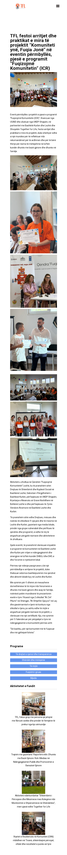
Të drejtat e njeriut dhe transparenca (33, 654)
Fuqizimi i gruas (33, 672)
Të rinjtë (34, 666)
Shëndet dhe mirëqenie (33, 660)
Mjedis (33, 678)
